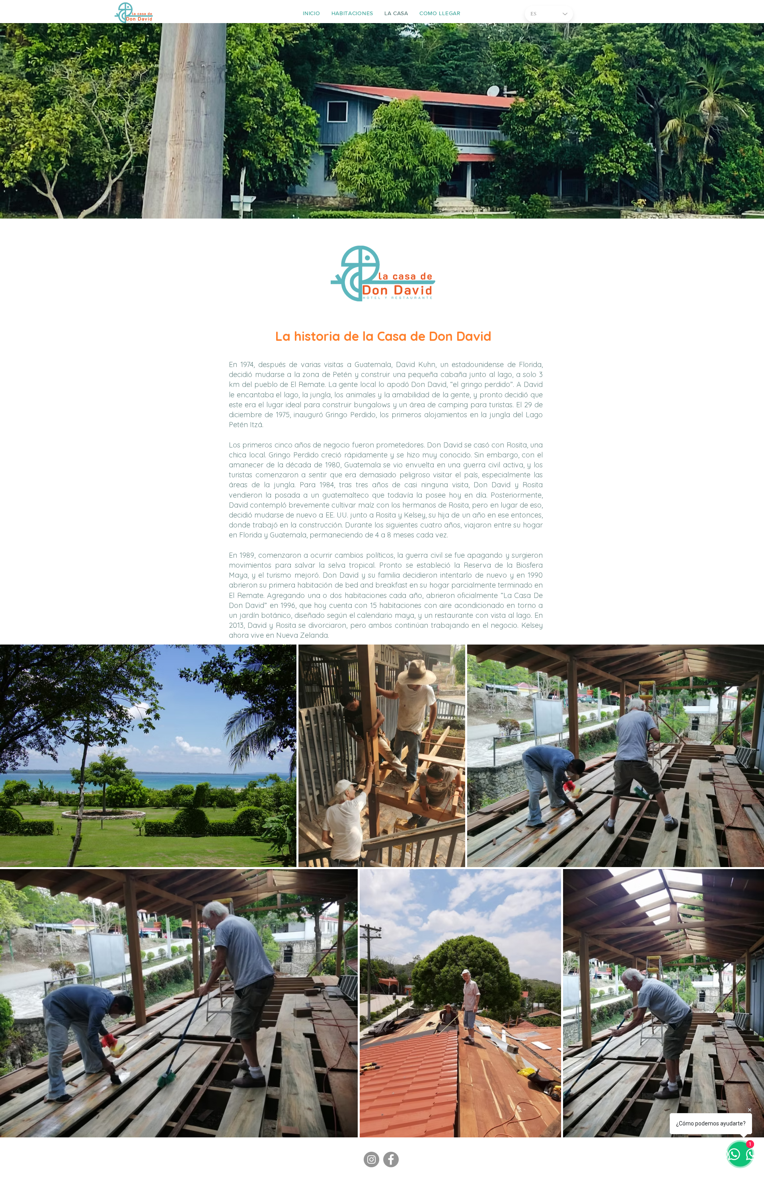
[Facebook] (391, 1159)
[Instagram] (371, 1159)
